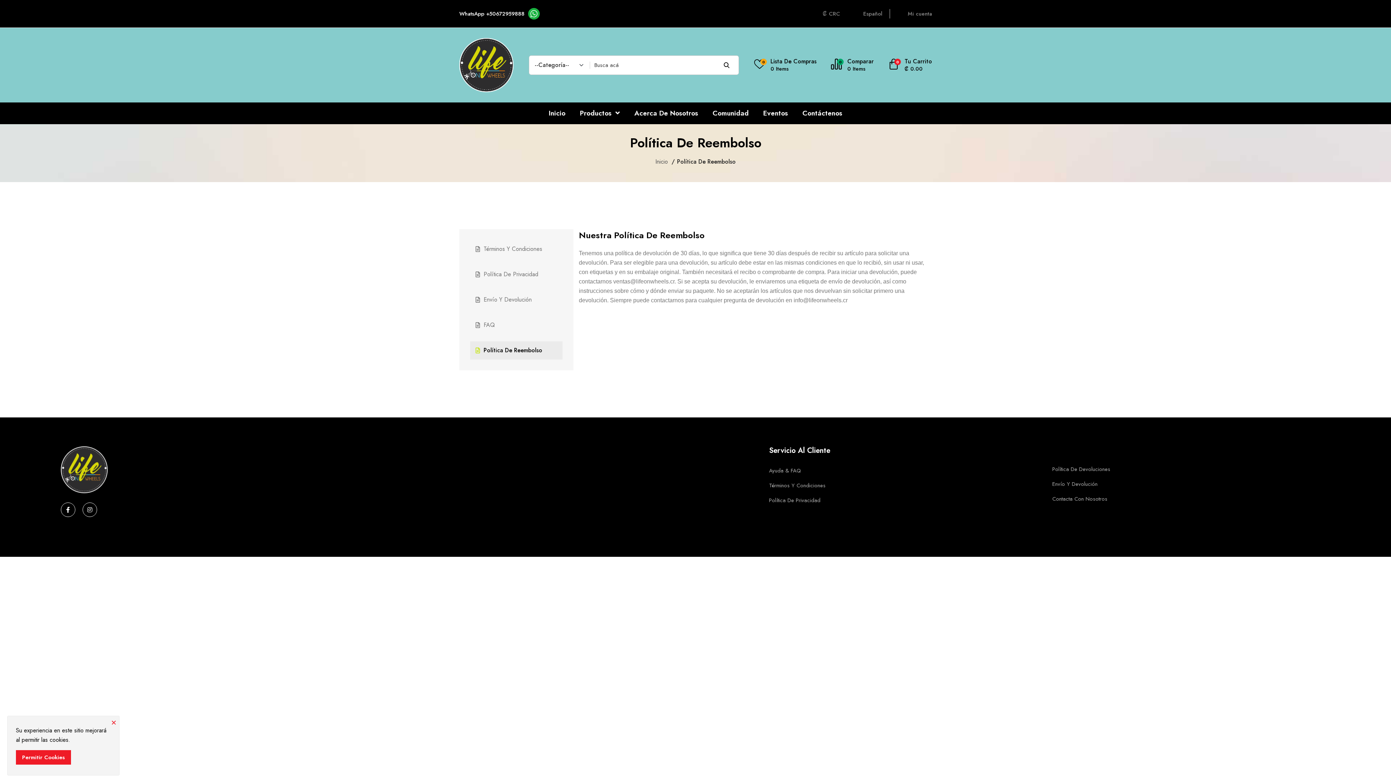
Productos (597, 113)
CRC (834, 14)
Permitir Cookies (43, 757)
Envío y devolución (508, 299)
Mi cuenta (920, 14)
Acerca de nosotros (666, 113)
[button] (910, 65)
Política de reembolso (513, 350)
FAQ (489, 325)
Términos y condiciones (513, 249)
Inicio (557, 113)
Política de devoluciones (1081, 469)
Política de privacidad (511, 274)
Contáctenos (822, 113)
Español (872, 14)
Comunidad (731, 113)
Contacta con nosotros (1079, 499)
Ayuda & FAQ (785, 471)
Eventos (775, 113)
